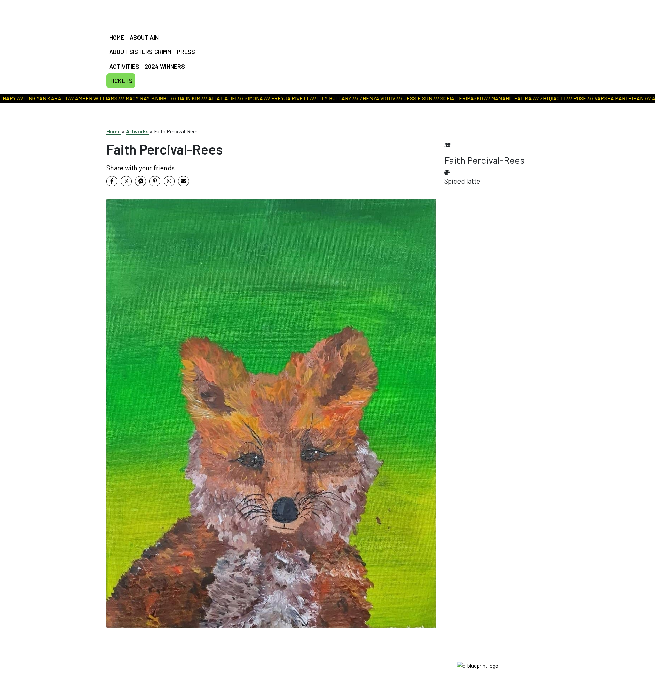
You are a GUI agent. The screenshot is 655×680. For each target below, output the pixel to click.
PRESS (186, 51)
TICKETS (121, 80)
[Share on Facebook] (111, 181)
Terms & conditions (327, 665)
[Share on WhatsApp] (169, 181)
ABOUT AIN (144, 37)
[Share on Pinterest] (154, 181)
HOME (116, 37)
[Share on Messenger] (140, 181)
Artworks (137, 131)
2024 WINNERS (165, 66)
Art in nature (325, 39)
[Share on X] (126, 181)
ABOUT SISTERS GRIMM (140, 51)
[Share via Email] (183, 181)
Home (113, 131)
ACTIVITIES (124, 66)
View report (324, 47)
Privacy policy (328, 673)
